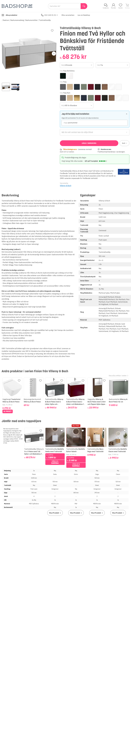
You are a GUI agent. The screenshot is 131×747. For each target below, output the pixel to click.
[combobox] (76, 65)
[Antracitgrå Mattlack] (63, 87)
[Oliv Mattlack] (84, 87)
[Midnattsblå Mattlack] (77, 87)
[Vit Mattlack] (119, 87)
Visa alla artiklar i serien (117, 376)
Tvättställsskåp (45, 20)
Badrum (6, 20)
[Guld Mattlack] (77, 98)
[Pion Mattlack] (91, 87)
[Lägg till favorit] (52, 30)
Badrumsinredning (17, 20)
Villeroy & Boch (65, 186)
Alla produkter (11, 15)
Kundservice (106, 8)
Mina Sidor (113, 8)
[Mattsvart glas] (63, 76)
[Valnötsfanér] (105, 87)
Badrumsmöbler (31, 20)
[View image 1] (6, 87)
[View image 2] (15, 87)
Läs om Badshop (84, 15)
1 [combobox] (123, 143)
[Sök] (84, 6)
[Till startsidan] (17, 6)
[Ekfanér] (70, 87)
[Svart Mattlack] (98, 87)
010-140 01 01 (50, 15)
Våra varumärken (67, 15)
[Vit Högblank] (112, 87)
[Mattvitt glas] (70, 76)
